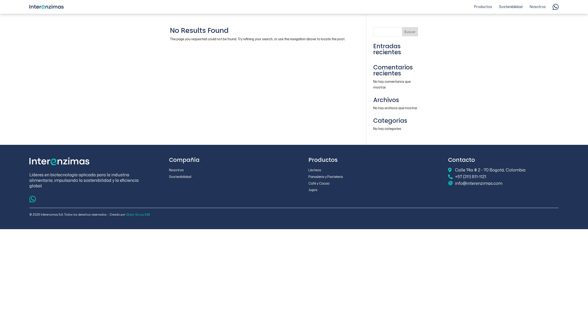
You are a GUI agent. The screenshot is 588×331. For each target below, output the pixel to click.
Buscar (410, 32)
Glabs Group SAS (138, 215)
